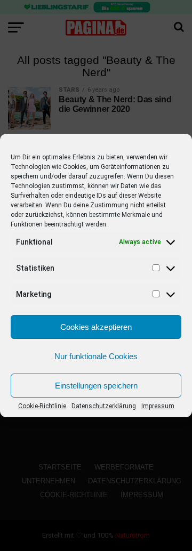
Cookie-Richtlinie (42, 406)
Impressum (157, 406)
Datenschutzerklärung (103, 406)
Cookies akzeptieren (96, 326)
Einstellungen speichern (96, 385)
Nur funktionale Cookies (96, 356)
